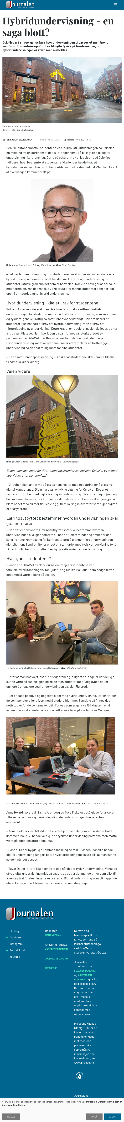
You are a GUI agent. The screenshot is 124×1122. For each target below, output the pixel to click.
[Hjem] (20, 5)
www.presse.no (84, 1062)
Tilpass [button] (11, 1116)
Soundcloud (17, 950)
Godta (112, 1116)
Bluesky (14, 931)
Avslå (94, 1116)
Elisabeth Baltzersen (19, 139)
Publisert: (45, 139)
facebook (15, 937)
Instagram (16, 944)
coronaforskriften (76, 309)
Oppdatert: (69, 139)
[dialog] (62, 1110)
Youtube (15, 956)
